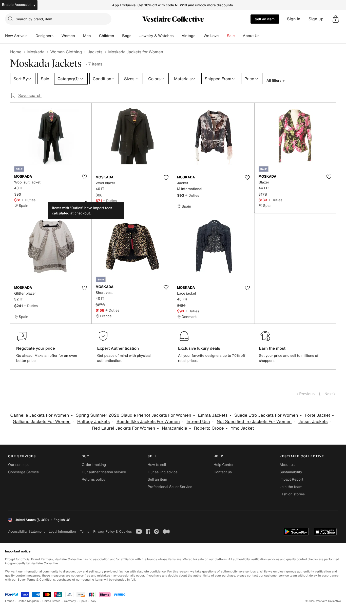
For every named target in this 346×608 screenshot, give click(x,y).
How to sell (157, 464)
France (9, 601)
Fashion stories (292, 494)
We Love (211, 36)
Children (106, 36)
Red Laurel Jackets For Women (123, 428)
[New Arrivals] (31, 36)
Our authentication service (104, 472)
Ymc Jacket (242, 428)
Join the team (291, 486)
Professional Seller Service (170, 486)
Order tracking (94, 464)
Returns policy (93, 479)
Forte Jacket (317, 415)
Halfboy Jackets (93, 421)
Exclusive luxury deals (199, 348)
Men (87, 36)
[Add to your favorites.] (85, 177)
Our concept (18, 464)
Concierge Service (23, 472)
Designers (44, 36)
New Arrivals (16, 36)
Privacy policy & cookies (112, 531)
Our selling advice (163, 472)
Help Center (224, 464)
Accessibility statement (26, 531)
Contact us (223, 472)
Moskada (35, 52)
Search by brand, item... (35, 19)
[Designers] (57, 36)
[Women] (79, 36)
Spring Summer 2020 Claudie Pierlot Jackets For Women (133, 415)
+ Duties (28, 199)
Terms (84, 531)
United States (52, 601)
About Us (251, 36)
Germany (70, 601)
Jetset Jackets (313, 421)
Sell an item (265, 19)
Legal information (62, 531)
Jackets (95, 52)
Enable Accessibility (18, 4)
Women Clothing (66, 52)
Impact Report (291, 479)
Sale (231, 36)
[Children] (118, 36)
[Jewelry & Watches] (178, 36)
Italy (93, 601)
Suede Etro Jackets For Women (266, 415)
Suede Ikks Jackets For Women (148, 421)
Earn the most (272, 348)
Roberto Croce (209, 428)
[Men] (95, 36)
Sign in (293, 19)
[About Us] (263, 36)
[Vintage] (200, 36)
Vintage (188, 36)
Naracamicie (174, 428)
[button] (335, 19)
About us (287, 464)
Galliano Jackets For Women (41, 421)
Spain (83, 601)
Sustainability (291, 472)
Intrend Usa (198, 421)
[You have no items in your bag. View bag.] (335, 19)
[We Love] (223, 36)
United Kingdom (28, 601)
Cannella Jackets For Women (39, 415)
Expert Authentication (118, 348)
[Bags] (135, 36)
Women (68, 36)
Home (15, 52)
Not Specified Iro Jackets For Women (254, 421)
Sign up (316, 19)
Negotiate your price (35, 348)
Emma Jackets (213, 415)
